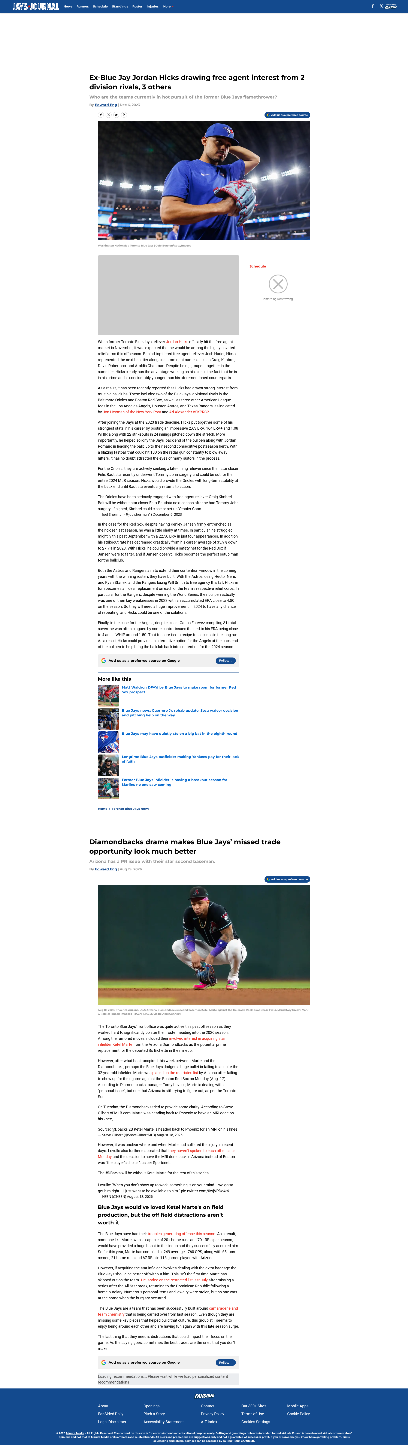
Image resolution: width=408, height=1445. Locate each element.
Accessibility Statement (163, 1422)
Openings (151, 1406)
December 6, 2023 (167, 514)
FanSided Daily (110, 1414)
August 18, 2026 (169, 1135)
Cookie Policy (298, 1414)
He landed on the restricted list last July (174, 1280)
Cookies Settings (255, 1422)
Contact (207, 1406)
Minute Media (75, 1433)
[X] (381, 6)
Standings (120, 6)
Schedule (100, 6)
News (68, 6)
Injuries (152, 6)
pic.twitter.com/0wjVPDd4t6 (205, 1191)
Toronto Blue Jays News (130, 809)
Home (102, 809)
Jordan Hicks (177, 341)
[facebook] (373, 6)
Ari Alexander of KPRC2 (189, 412)
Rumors (82, 6)
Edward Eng (106, 105)
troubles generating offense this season (181, 1233)
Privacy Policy (212, 1414)
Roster (137, 6)
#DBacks (113, 1173)
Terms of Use (252, 1414)
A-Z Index (209, 1422)
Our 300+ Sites (253, 1406)
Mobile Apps (297, 1406)
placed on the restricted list (175, 1072)
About (103, 1406)
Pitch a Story (154, 1414)
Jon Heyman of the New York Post (132, 412)
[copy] (124, 115)
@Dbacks (120, 1129)
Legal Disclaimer (112, 1422)
